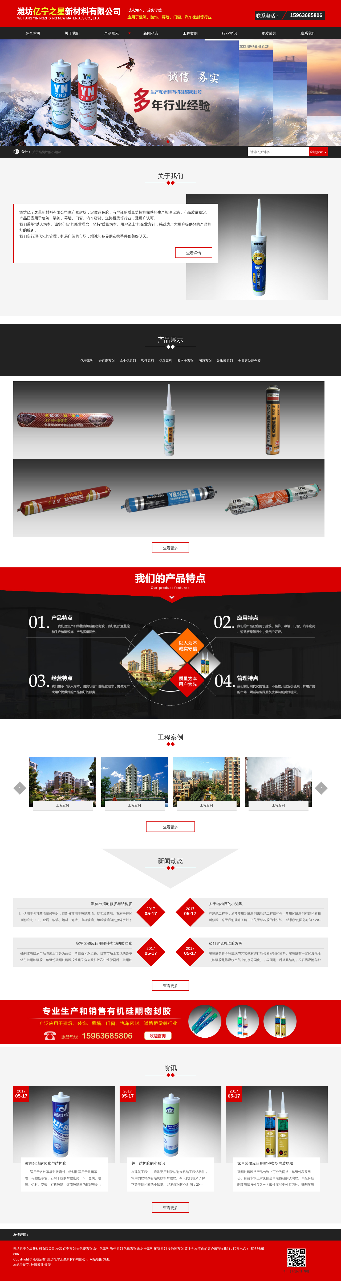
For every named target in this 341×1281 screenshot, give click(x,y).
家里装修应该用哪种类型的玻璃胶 (56, 151)
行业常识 (229, 33)
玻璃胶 (35, 1264)
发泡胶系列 (225, 360)
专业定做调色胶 (249, 360)
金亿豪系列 (107, 360)
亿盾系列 (165, 360)
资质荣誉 (268, 33)
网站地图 (96, 1259)
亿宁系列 (86, 360)
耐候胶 (46, 1264)
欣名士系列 (185, 360)
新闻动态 (150, 33)
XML (106, 1259)
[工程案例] (62, 781)
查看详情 (193, 252)
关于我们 (72, 33)
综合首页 (33, 33)
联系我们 (308, 33)
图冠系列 (205, 360)
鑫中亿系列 (128, 360)
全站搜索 (316, 151)
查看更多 (170, 547)
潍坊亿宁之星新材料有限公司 (68, 1259)
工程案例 (190, 33)
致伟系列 (147, 360)
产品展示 (111, 33)
